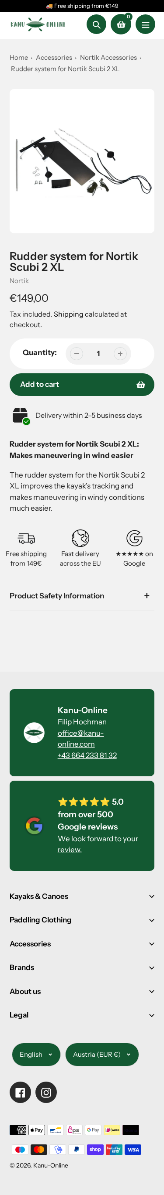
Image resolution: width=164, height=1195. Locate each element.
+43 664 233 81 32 (87, 755)
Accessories (54, 57)
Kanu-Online (50, 1165)
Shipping (69, 314)
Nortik (19, 281)
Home (19, 57)
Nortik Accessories (109, 57)
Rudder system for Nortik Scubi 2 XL (65, 69)
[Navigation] (145, 24)
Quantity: (40, 352)
